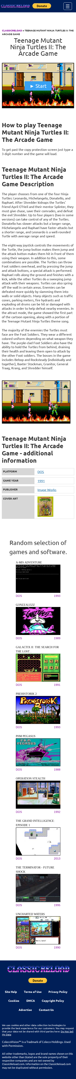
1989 (57, 638)
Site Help (11, 991)
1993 (57, 595)
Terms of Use (33, 991)
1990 (57, 947)
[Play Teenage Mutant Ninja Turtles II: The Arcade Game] (38, 107)
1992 (57, 812)
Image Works (46, 490)
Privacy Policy (57, 991)
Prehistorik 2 (26, 693)
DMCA (30, 1000)
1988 (57, 769)
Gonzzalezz (25, 604)
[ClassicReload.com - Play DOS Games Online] (15, 6)
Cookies (13, 1000)
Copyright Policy (53, 1000)
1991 (41, 481)
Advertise (25, 1010)
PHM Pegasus (25, 736)
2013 (57, 858)
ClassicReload (12, 30)
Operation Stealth (30, 778)
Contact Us (46, 1010)
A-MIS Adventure (29, 562)
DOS (40, 472)
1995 (57, 905)
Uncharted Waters (30, 914)
